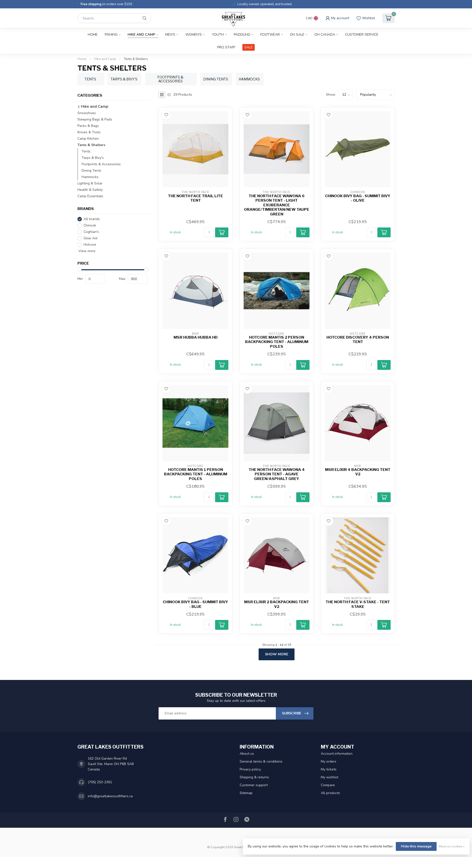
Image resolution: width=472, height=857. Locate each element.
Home (93, 34)
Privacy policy (250, 769)
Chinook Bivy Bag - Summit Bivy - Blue (195, 604)
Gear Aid (90, 238)
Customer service (361, 34)
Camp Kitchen (88, 138)
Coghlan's (91, 232)
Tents (86, 151)
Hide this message (416, 846)
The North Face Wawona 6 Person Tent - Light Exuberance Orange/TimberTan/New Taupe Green (276, 205)
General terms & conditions (261, 761)
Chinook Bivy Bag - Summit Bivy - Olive (357, 198)
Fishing (111, 34)
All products (330, 793)
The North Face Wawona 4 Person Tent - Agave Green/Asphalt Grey (277, 474)
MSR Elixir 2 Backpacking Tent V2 (276, 604)
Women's (193, 34)
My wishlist (329, 777)
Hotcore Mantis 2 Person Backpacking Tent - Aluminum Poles (276, 342)
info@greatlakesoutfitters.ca (110, 796)
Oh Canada (324, 34)
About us (247, 753)
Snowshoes (86, 113)
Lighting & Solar (90, 183)
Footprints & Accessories (101, 164)
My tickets (329, 769)
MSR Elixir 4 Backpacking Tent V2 (357, 471)
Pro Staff (226, 47)
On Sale (297, 34)
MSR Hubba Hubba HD (196, 337)
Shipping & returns (254, 777)
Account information (337, 753)
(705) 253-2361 (100, 782)
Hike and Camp (141, 34)
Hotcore (90, 244)
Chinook (90, 225)
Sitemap (246, 793)
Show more (276, 654)
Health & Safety (90, 189)
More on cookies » (452, 846)
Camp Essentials (90, 196)
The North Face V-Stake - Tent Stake (357, 604)
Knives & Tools (89, 132)
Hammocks (90, 177)
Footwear (270, 34)
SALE (248, 47)
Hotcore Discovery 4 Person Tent (357, 339)
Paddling (242, 34)
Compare (328, 785)
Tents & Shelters (136, 59)
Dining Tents (91, 170)
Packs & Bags (88, 125)
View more (86, 251)
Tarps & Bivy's (93, 157)
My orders (328, 761)
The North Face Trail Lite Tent (195, 198)
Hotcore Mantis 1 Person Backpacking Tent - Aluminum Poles (195, 474)
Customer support (254, 785)
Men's (170, 34)
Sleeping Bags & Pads (94, 119)
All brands (92, 219)
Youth (218, 34)
